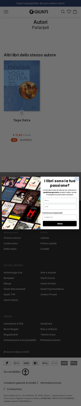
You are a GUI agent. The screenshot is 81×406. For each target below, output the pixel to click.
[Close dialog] (76, 179)
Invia (59, 223)
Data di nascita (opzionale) (52, 213)
